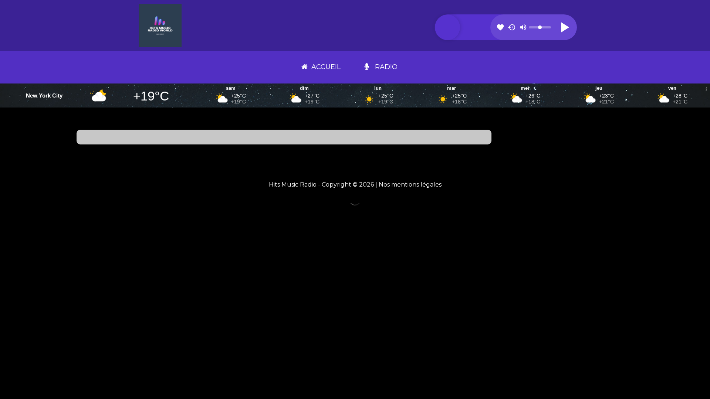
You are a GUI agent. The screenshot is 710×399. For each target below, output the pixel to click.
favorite (500, 27)
